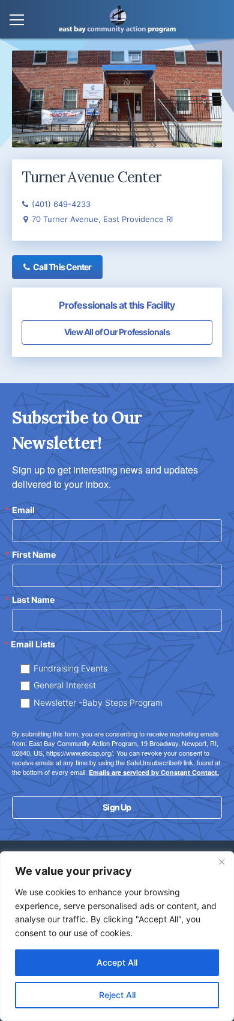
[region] (117, 936)
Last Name (33, 600)
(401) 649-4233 (61, 204)
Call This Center (62, 267)
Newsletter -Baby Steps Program (98, 702)
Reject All (117, 995)
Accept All (117, 962)
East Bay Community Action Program (117, 19)
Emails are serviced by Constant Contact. (154, 772)
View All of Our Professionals (117, 332)
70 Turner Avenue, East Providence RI (102, 219)
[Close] (221, 861)
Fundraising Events (70, 668)
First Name (34, 555)
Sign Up (117, 807)
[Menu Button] (17, 20)
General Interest (65, 685)
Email (23, 510)
